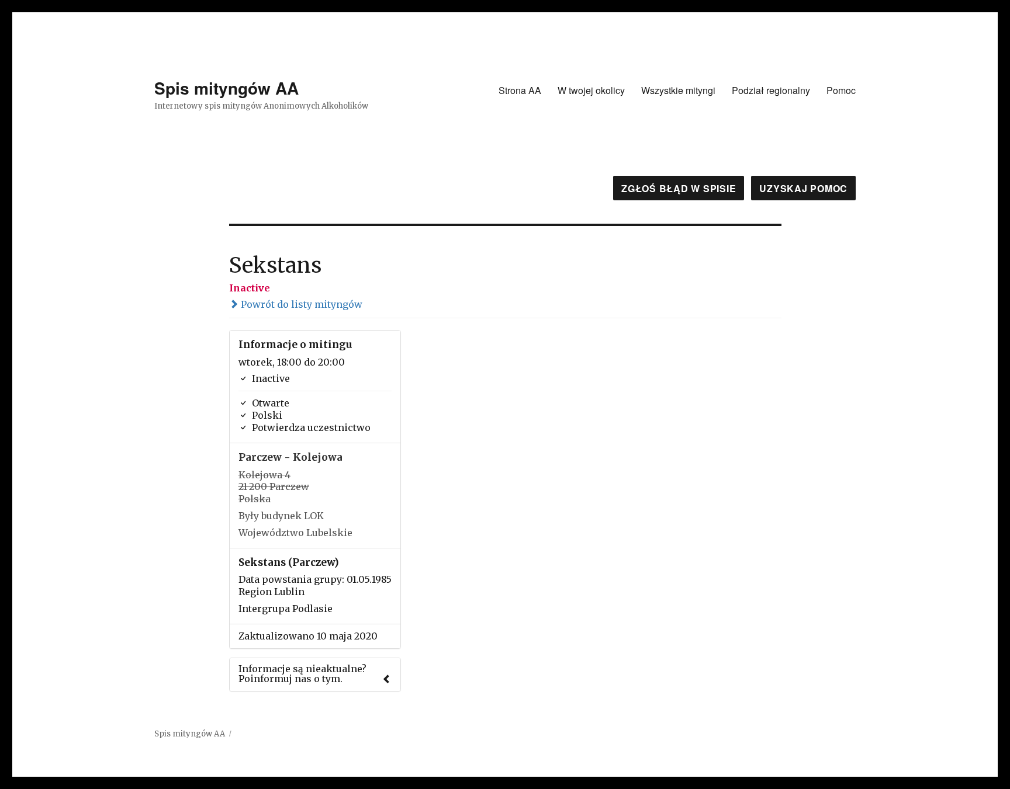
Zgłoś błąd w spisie (678, 188)
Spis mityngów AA (226, 88)
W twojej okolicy (591, 90)
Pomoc (841, 90)
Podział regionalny (771, 90)
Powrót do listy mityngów (300, 304)
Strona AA (520, 90)
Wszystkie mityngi (678, 90)
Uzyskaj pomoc (803, 188)
